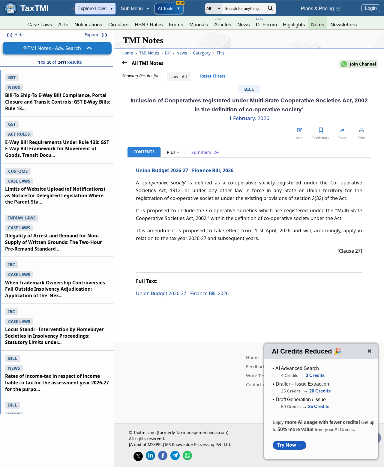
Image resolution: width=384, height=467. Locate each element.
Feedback (256, 366)
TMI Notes (149, 53)
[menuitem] (39, 23)
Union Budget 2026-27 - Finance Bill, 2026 (184, 170)
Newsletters (343, 24)
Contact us (257, 384)
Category (202, 53)
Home (127, 53)
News (243, 24)
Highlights (294, 24)
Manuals (198, 24)
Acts (63, 24)
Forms (176, 24)
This (220, 53)
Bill (168, 53)
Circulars (118, 24)
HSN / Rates (149, 24)
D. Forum (266, 22)
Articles (222, 22)
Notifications (88, 24)
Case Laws (39, 24)
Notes (317, 24)
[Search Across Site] (270, 9)
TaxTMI (34, 8)
